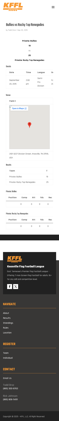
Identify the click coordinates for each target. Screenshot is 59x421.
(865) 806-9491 (10, 399)
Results (7, 318)
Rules (6, 327)
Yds (42, 197)
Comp (24, 197)
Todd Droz (12, 30)
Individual (8, 357)
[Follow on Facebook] (9, 286)
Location (7, 332)
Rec (50, 197)
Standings (8, 323)
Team (6, 353)
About (6, 313)
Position (13, 197)
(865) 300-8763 (10, 388)
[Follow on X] (15, 286)
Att (33, 197)
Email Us (7, 378)
